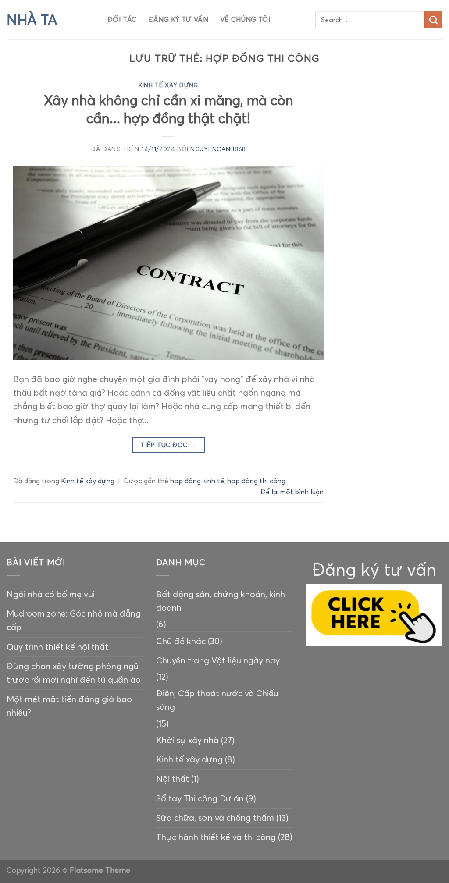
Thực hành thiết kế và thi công (216, 837)
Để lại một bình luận (292, 492)
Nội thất (172, 778)
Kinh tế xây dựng (168, 85)
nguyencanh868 (218, 149)
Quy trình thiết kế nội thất (57, 647)
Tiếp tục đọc (168, 445)
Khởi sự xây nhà (187, 740)
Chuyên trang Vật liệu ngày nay (218, 660)
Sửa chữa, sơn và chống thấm (215, 817)
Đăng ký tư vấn (178, 19)
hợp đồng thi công (256, 481)
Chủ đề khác (181, 641)
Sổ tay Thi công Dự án (200, 798)
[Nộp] (433, 20)
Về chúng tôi (245, 19)
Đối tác (121, 19)
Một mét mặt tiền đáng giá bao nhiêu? (69, 706)
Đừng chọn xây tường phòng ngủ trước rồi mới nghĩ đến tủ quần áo (74, 673)
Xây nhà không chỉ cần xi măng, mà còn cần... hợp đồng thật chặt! (168, 109)
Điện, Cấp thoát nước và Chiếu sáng (217, 700)
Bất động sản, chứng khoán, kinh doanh (220, 601)
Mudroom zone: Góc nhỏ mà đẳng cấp (74, 620)
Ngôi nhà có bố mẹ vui (51, 594)
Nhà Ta (32, 20)
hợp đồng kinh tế (197, 481)
